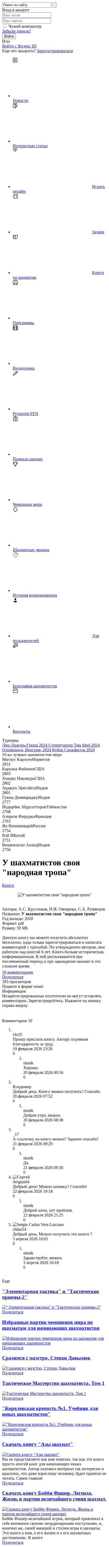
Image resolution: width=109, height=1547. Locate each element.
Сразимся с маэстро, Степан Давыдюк (46, 1358)
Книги (8, 885)
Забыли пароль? (16, 31)
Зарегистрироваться (55, 51)
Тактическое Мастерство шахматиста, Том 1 (53, 1383)
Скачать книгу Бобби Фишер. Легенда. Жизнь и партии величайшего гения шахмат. (54, 1496)
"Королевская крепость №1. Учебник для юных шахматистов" (50, 1411)
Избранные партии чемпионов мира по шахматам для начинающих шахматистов (50, 1325)
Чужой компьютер (25, 26)
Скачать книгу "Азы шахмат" (37, 1444)
